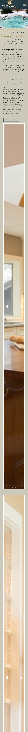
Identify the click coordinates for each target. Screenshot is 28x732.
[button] (5, 485)
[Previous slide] (7, 306)
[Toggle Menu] (24, 5)
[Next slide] (21, 306)
